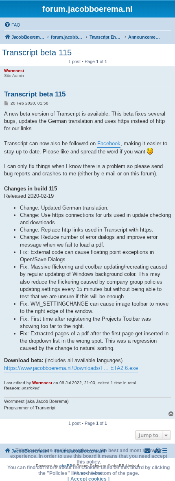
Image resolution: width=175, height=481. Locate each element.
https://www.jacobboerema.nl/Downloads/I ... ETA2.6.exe (71, 368)
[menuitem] (12, 25)
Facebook (108, 143)
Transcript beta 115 (37, 52)
